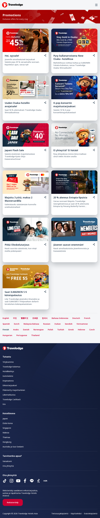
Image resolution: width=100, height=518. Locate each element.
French (87, 318)
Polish (50, 329)
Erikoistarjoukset (10, 385)
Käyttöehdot (76, 513)
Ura (4, 404)
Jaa (95, 16)
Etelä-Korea (8, 423)
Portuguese (21, 335)
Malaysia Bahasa (31, 324)
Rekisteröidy (12, 502)
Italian (57, 324)
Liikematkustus (9, 395)
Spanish (6, 324)
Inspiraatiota (8, 380)
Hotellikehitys (8, 371)
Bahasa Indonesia (60, 318)
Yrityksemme (8, 362)
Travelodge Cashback (12, 399)
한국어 (45, 318)
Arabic (16, 329)
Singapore (7, 428)
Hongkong (7, 442)
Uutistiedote (8, 376)
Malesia (6, 432)
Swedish (68, 324)
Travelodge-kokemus (11, 366)
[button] (96, 5)
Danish (26, 329)
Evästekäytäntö (90, 513)
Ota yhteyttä (8, 466)
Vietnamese (82, 324)
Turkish (60, 329)
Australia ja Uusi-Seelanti (13, 446)
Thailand (35, 335)
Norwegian (38, 329)
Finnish (6, 329)
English (6, 318)
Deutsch (76, 318)
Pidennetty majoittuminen (14, 390)
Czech (92, 329)
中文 (15, 318)
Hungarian (7, 335)
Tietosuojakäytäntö (59, 513)
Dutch (16, 324)
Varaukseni (7, 461)
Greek (71, 329)
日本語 (35, 318)
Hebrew (81, 329)
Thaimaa (6, 437)
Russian (46, 324)
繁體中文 (24, 318)
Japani (5, 418)
